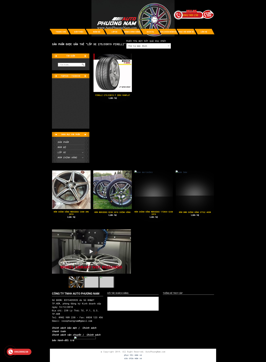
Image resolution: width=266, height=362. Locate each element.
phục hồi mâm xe (133, 355)
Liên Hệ (204, 32)
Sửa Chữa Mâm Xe (168, 32)
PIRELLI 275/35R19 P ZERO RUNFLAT (112, 95)
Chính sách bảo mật (64, 327)
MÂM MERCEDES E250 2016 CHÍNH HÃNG (112, 212)
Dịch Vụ (150, 32)
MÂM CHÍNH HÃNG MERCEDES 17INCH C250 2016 (153, 213)
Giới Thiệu (78, 32)
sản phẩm (63, 142)
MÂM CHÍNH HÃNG (132, 32)
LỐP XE (114, 32)
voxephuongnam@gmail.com (77, 320)
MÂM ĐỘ (96, 32)
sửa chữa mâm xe (133, 358)
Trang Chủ (61, 32)
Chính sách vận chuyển (66, 334)
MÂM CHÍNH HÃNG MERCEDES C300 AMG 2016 (71, 213)
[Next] (208, 189)
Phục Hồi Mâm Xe (186, 32)
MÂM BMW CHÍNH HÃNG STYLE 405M (195, 212)
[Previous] (57, 189)
